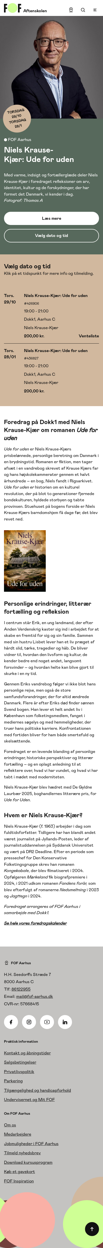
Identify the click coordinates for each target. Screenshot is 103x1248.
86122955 (21, 989)
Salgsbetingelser (20, 1062)
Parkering (13, 1081)
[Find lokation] (71, 10)
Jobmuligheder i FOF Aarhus (31, 1143)
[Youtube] (47, 1022)
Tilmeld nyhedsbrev (22, 1153)
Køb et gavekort (19, 1171)
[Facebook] (11, 1022)
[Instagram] (29, 1022)
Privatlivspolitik (19, 1071)
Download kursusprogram (28, 1162)
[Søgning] (83, 10)
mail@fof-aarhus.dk (34, 996)
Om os (10, 1125)
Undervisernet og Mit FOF (29, 1099)
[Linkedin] (65, 1022)
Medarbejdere (17, 1134)
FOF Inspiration (19, 1181)
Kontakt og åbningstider (27, 1053)
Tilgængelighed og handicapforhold (37, 1090)
